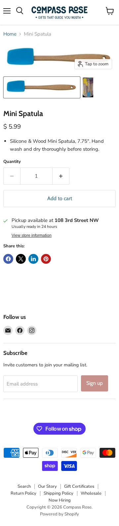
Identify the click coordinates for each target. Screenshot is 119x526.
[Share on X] (21, 259)
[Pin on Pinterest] (46, 259)
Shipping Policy (58, 493)
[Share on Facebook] (8, 259)
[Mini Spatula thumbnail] (42, 87)
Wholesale (91, 493)
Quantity (12, 161)
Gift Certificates (79, 486)
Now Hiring (60, 500)
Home (10, 34)
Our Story (47, 486)
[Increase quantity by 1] (61, 176)
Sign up (94, 383)
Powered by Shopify (59, 514)
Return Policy (23, 493)
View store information (32, 235)
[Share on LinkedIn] (33, 259)
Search (24, 486)
